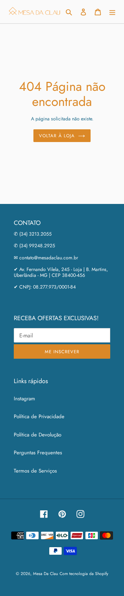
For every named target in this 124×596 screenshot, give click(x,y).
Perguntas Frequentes (38, 452)
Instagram (24, 398)
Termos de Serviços (35, 471)
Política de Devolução (37, 434)
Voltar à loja (57, 135)
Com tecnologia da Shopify (84, 574)
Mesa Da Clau (45, 574)
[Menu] (112, 11)
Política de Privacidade (39, 416)
